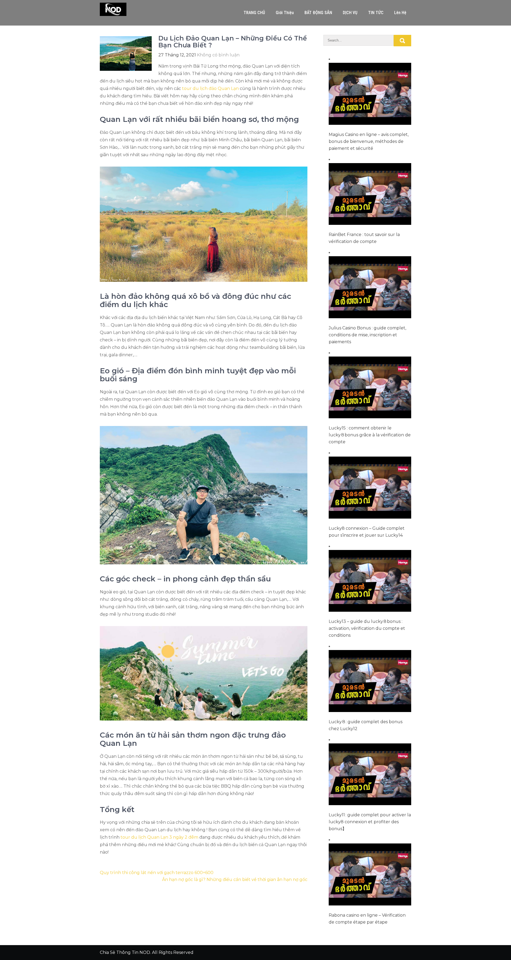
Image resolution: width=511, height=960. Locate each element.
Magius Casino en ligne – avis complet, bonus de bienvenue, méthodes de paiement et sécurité (369, 141)
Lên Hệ (400, 12)
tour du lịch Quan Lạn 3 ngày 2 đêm (159, 837)
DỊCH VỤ (350, 12)
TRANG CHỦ (254, 12)
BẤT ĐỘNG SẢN (318, 12)
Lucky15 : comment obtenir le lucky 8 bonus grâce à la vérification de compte (370, 434)
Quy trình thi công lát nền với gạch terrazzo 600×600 (156, 872)
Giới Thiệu (285, 12)
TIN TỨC (376, 12)
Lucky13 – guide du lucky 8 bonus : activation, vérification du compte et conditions (367, 628)
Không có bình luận (218, 54)
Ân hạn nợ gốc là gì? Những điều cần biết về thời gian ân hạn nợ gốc (234, 879)
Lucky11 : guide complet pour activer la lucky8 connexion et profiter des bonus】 (370, 821)
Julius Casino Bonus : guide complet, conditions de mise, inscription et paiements (367, 334)
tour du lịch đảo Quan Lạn (210, 88)
